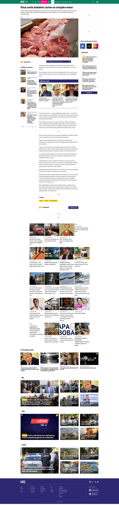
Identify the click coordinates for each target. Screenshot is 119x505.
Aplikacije (61, 493)
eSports (42, 487)
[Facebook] (82, 46)
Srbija (28, 70)
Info (21, 487)
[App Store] (93, 493)
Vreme (52, 491)
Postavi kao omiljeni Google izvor (55, 61)
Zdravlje (32, 487)
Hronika (24, 465)
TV (51, 488)
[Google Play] (93, 490)
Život (22, 491)
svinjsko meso (53, 200)
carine (46, 200)
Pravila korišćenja (63, 490)
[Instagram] (95, 46)
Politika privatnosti (63, 491)
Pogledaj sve (89, 92)
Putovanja (33, 488)
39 (24, 70)
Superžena (33, 491)
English (52, 490)
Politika (24, 433)
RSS (59, 495)
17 (57, 381)
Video (52, 487)
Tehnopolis (43, 488)
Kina (41, 200)
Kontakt (60, 496)
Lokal (42, 491)
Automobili (43, 490)
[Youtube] (97, 482)
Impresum (61, 488)
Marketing (61, 487)
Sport (22, 488)
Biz (21, 490)
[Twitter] (89, 46)
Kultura (32, 490)
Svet (22, 17)
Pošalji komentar (73, 207)
